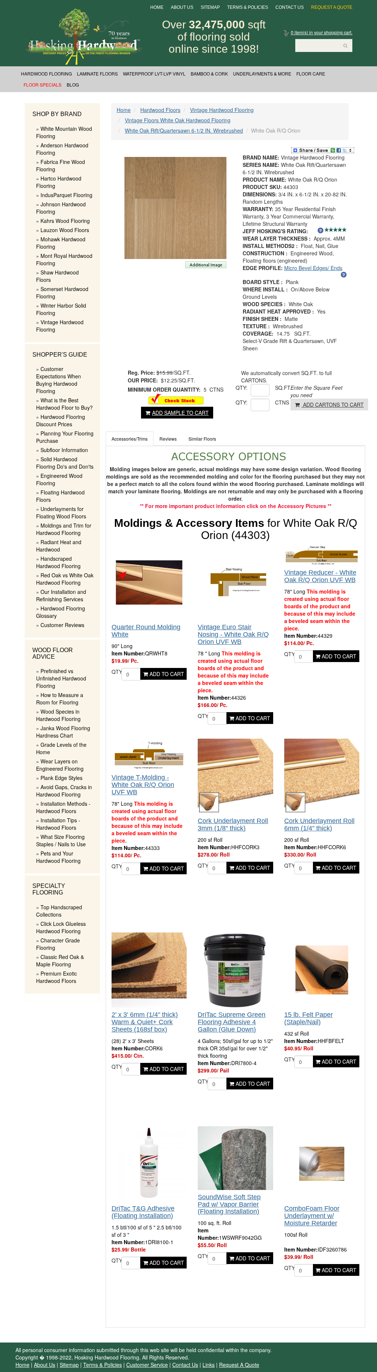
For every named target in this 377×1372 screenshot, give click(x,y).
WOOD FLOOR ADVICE (52, 653)
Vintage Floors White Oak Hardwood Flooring (177, 120)
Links (208, 1364)
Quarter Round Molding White (146, 630)
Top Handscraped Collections (59, 910)
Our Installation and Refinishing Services (61, 595)
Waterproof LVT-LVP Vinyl (154, 73)
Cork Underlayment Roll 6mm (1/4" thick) (319, 824)
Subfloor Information (64, 450)
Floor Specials (42, 84)
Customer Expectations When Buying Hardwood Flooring (58, 380)
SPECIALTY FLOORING (48, 889)
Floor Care (310, 73)
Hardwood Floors (160, 109)
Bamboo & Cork (209, 73)
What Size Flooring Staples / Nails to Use (61, 840)
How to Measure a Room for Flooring (59, 698)
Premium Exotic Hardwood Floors (56, 977)
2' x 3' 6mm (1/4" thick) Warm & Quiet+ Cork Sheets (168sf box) (145, 1022)
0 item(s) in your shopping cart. (321, 32)
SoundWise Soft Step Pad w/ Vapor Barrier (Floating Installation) (229, 1204)
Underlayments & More (262, 73)
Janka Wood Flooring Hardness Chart (63, 731)
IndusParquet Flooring (66, 195)
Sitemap (210, 7)
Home (156, 7)
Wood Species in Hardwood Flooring (58, 715)
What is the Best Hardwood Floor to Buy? (64, 403)
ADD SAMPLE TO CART (180, 412)
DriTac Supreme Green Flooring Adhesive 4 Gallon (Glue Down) (231, 1022)
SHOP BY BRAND (57, 114)
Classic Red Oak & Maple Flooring (60, 960)
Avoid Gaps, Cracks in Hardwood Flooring (64, 790)
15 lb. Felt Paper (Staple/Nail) (308, 1018)
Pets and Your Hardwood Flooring (58, 857)
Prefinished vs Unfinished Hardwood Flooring (61, 678)
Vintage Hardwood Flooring (222, 109)
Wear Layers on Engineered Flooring (60, 764)
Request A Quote (331, 7)
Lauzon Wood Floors (64, 230)
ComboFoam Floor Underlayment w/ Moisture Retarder (311, 1216)
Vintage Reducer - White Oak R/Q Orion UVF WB (320, 576)
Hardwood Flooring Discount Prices (60, 420)
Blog (73, 84)
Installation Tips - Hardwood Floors (58, 823)
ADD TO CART (166, 674)
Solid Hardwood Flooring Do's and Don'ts (65, 462)
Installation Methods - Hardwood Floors (63, 807)
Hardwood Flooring (46, 73)
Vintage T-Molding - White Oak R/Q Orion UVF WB (143, 785)
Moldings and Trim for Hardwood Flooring (63, 529)
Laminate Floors (97, 73)
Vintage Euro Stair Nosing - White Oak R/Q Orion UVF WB (233, 634)
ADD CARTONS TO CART (333, 404)
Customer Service (147, 1364)
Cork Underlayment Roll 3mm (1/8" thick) (233, 824)
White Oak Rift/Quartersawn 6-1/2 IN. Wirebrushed (184, 130)
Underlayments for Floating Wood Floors (61, 512)
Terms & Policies (247, 7)
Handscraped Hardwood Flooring (58, 562)
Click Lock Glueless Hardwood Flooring (61, 927)
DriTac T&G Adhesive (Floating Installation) (143, 1212)
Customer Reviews (62, 625)
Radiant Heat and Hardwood (58, 545)
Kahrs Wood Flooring (65, 220)
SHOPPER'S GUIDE (59, 354)
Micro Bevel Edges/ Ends (313, 268)
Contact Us (289, 7)
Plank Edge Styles (61, 777)
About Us (182, 7)
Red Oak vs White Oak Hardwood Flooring (65, 578)
